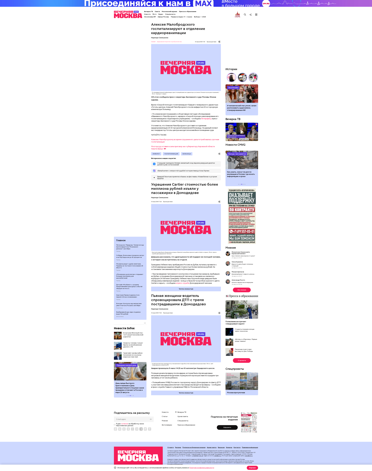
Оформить (227, 427)
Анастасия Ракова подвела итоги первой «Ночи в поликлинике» (127, 296)
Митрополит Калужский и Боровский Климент (241, 252)
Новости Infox (124, 328)
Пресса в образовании (187, 11)
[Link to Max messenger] (115, 429)
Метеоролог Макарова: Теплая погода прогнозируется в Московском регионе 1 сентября (130, 247)
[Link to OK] (124, 429)
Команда (229, 447)
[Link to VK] (119, 429)
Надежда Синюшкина (159, 38)
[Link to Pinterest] (149, 429)
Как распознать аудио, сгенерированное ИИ (242, 93)
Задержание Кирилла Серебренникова (169, 41)
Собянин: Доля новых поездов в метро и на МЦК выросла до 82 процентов (130, 256)
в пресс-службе (182, 283)
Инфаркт (156, 154)
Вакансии (221, 447)
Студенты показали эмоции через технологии (244, 330)
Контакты (237, 447)
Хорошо (252, 468)
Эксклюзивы (233, 88)
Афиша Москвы (163, 17)
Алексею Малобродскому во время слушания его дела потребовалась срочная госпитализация (185, 140)
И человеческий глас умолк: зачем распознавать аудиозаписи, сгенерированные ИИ (241, 108)
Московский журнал (169, 11)
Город (118, 251)
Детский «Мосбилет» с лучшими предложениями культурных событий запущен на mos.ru (129, 286)
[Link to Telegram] (136, 429)
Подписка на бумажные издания (193, 447)
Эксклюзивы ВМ (150, 17)
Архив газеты (182, 416)
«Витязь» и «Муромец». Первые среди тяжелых (246, 340)
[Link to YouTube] (132, 429)
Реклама (178, 447)
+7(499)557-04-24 (197, 456)
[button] (117, 371)
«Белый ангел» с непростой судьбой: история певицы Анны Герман (231, 77)
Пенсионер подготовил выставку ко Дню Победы (244, 350)
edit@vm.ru (217, 456)
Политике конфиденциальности (201, 468)
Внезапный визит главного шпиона (243, 274)
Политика (119, 308)
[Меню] (256, 14)
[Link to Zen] (128, 429)
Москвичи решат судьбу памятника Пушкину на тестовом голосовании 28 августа (129, 266)
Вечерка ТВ (148, 11)
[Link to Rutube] (145, 429)
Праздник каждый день (126, 365)
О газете (170, 447)
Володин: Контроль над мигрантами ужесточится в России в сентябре (129, 304)
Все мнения (242, 290)
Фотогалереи (167, 425)
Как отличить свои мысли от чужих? (243, 256)
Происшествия (211, 41)
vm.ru (205, 454)
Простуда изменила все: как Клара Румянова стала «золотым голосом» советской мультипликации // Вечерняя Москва (242, 77)
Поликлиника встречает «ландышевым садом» (236, 322)
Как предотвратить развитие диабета (242, 160)
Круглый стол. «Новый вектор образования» (242, 132)
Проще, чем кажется (237, 154)
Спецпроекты (170, 14)
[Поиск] (245, 14)
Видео (160, 14)
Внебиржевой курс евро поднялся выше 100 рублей (128, 313)
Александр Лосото (238, 280)
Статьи (164, 416)
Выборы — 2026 (200, 17)
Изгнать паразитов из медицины (242, 282)
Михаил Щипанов (238, 272)
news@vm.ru (249, 456)
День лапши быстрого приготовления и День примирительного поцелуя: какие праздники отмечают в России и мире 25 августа (129, 387)
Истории (231, 69)
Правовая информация (250, 447)
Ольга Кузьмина (237, 262)
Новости (147, 14)
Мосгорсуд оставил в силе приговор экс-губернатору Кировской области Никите (183, 147)
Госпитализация (171, 154)
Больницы (187, 154)
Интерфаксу (206, 118)
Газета (157, 11)
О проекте (242, 360)
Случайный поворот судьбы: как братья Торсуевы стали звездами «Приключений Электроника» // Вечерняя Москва (253, 77)
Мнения (231, 247)
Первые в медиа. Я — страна (181, 17)
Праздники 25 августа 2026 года (130, 371)
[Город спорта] (237, 14)
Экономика (120, 316)
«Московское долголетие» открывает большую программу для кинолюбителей (129, 276)
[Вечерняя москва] (138, 456)
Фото (154, 14)
